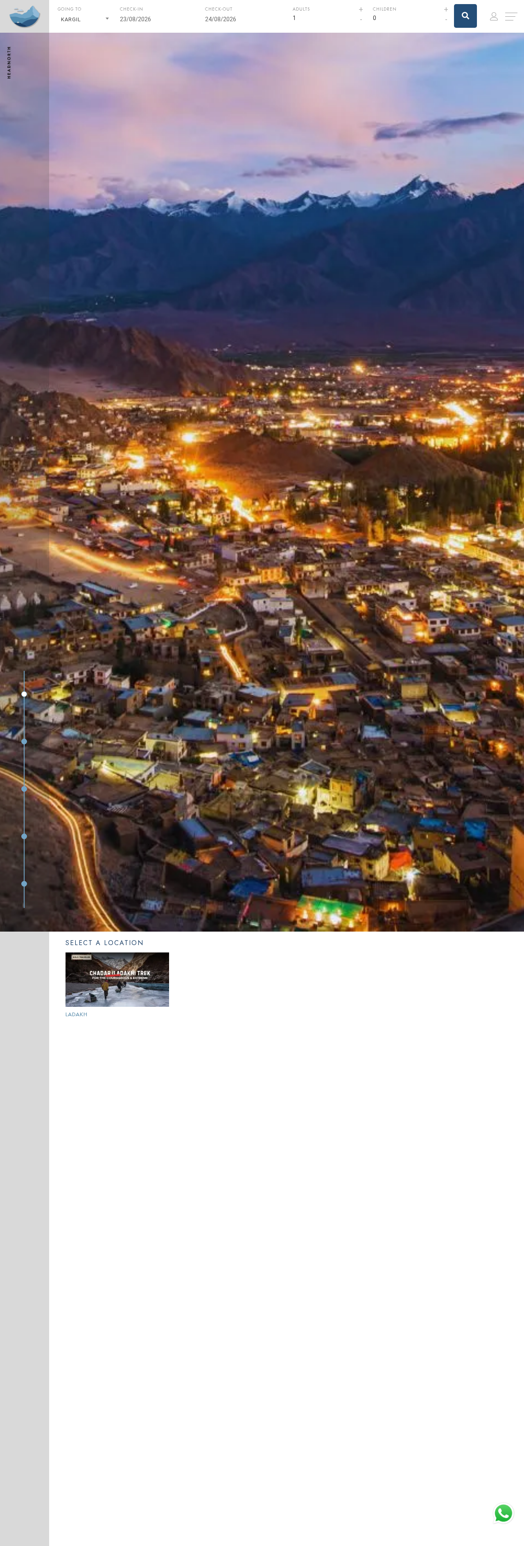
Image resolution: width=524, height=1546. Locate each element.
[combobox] (85, 19)
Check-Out (219, 9)
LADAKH (77, 1014)
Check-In (131, 9)
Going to (69, 9)
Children (385, 9)
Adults (301, 9)
